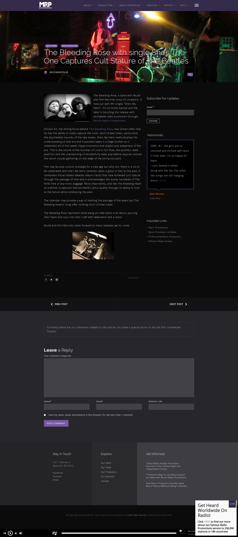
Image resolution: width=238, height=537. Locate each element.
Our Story (106, 462)
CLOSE (232, 504)
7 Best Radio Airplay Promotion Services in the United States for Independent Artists (163, 466)
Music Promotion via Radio (163, 232)
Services (152, 5)
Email (151, 107)
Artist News (51, 46)
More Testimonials (158, 227)
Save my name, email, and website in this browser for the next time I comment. (90, 414)
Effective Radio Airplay (160, 241)
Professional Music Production (165, 236)
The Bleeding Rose (101, 129)
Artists (168, 5)
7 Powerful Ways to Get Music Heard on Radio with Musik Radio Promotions (166, 476)
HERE (207, 521)
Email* (99, 401)
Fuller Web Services (137, 515)
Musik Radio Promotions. (110, 120)
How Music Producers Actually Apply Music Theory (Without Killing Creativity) (166, 484)
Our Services (108, 476)
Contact (105, 481)
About (87, 5)
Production (105, 5)
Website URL (156, 401)
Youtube (57, 476)
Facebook (58, 472)
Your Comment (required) (57, 355)
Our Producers (109, 472)
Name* (47, 401)
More (162, 180)
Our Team (106, 467)
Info (182, 5)
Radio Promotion (130, 5)
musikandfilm (59, 72)
